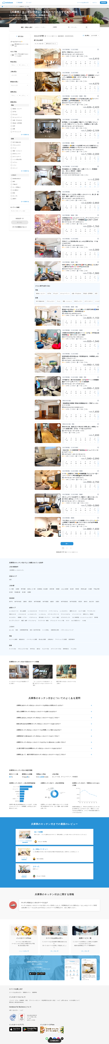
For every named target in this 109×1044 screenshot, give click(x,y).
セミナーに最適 (13, 639)
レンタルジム (42, 614)
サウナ (67, 620)
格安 (17, 630)
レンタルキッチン (32, 614)
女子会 (49, 293)
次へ (67, 543)
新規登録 (103, 2)
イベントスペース (76, 614)
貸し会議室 (23, 611)
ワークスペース (43, 611)
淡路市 (97, 601)
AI (98, 49)
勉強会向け (22, 639)
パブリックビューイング (67, 630)
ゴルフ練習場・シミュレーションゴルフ (82, 617)
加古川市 (91, 601)
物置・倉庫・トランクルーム (28, 620)
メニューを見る (23, 951)
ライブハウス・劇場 (43, 620)
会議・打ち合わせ (76, 293)
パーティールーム (53, 611)
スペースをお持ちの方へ (15, 992)
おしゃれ (11, 630)
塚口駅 (72, 589)
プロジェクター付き (23, 648)
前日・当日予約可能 (35, 630)
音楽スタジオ (12, 614)
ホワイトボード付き (56, 648)
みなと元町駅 (64, 589)
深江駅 (11, 592)
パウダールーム (33, 617)
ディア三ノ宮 (24, 833)
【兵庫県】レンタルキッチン (16, 570)
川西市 (57, 601)
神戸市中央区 (18, 601)
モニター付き (45, 648)
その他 (84, 620)
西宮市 (30, 601)
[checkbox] (11, 109)
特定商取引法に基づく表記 (48, 1000)
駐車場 (96, 617)
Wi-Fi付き (32, 648)
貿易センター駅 (31, 589)
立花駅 (90, 589)
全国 (10, 579)
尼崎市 (25, 601)
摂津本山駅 (84, 589)
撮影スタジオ (73, 611)
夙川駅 (24, 592)
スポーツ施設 (55, 617)
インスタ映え (45, 630)
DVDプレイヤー (78, 301)
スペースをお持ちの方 (83, 2)
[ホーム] (7, 2)
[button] (54, 706)
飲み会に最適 (42, 639)
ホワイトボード (89, 301)
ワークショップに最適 (61, 639)
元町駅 (17, 589)
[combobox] (61, 27)
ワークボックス (91, 611)
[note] (62, 1038)
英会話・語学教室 (87, 293)
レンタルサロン (64, 611)
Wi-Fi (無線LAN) (40, 301)
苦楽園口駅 (17, 592)
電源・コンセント (67, 301)
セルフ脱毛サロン (75, 620)
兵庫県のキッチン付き (24, 6)
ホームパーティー (65, 293)
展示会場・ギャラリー (44, 617)
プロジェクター (51, 301)
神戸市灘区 (45, 601)
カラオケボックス (65, 617)
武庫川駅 (52, 589)
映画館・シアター (22, 617)
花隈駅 (29, 592)
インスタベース (7, 6)
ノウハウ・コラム (13, 1000)
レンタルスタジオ (32, 611)
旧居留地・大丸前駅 (42, 589)
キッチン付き (15, 6)
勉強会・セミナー (40, 293)
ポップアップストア (14, 620)
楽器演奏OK (72, 639)
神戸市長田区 (73, 601)
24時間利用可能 (24, 630)
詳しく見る (53, 951)
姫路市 (52, 601)
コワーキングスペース (53, 614)
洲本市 (85, 601)
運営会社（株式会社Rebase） (16, 1002)
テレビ (58, 301)
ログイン (95, 2)
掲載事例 (34, 992)
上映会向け (50, 639)
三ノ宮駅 (11, 589)
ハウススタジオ (22, 614)
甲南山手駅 (97, 589)
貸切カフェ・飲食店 (88, 614)
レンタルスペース (13, 611)
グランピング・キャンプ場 (57, 620)
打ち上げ (55, 293)
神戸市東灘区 (37, 601)
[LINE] (47, 1038)
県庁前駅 (23, 589)
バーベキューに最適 (32, 639)
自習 (96, 293)
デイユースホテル (65, 614)
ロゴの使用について (74, 1000)
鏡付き (38, 648)
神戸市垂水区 (64, 601)
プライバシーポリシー (34, 1000)
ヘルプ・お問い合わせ (62, 1000)
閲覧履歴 (20, 2)
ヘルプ (29, 2)
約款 (26, 1000)
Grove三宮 (24, 850)
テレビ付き (74, 648)
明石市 (80, 601)
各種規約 (22, 1000)
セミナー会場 (82, 611)
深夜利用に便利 (55, 630)
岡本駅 (77, 589)
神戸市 (11, 601)
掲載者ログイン (27, 992)
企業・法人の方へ (13, 1010)
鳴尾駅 (57, 589)
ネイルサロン (12, 617)
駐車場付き (66, 648)
